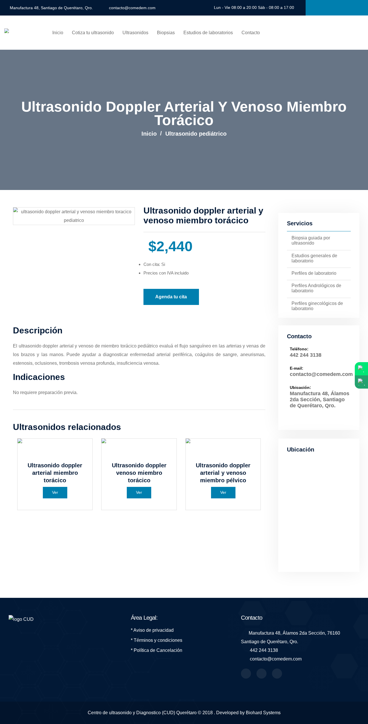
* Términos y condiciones (156, 640)
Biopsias (166, 32)
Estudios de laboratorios (208, 32)
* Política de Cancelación (156, 650)
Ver (55, 492)
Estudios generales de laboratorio (314, 258)
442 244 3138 (305, 355)
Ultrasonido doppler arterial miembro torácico (55, 472)
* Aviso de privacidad (152, 630)
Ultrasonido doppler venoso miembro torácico (139, 472)
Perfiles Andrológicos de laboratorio (316, 288)
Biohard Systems (263, 712)
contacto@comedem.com (132, 7)
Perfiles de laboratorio (314, 273)
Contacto (250, 32)
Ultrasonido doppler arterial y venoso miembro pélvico (223, 472)
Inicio (57, 32)
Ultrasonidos (135, 32)
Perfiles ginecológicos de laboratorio (317, 306)
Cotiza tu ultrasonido (93, 32)
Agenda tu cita (171, 296)
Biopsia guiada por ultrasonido (311, 240)
